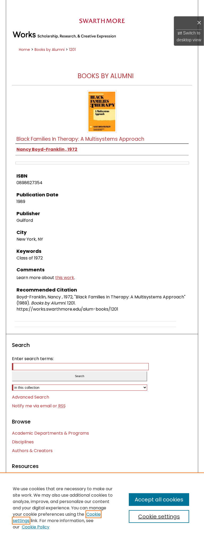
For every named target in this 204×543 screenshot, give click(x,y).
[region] (102, 508)
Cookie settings (159, 516)
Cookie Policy (35, 527)
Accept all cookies (159, 499)
